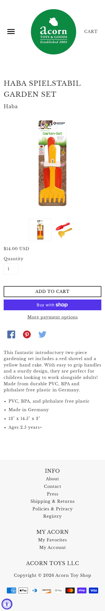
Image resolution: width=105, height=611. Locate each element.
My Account (52, 547)
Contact (52, 486)
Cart (91, 31)
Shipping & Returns (53, 501)
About (52, 478)
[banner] (54, 32)
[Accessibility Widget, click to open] (6, 604)
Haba (11, 106)
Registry (52, 516)
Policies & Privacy (52, 508)
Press (52, 494)
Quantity (11, 258)
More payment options (52, 317)
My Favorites (52, 539)
